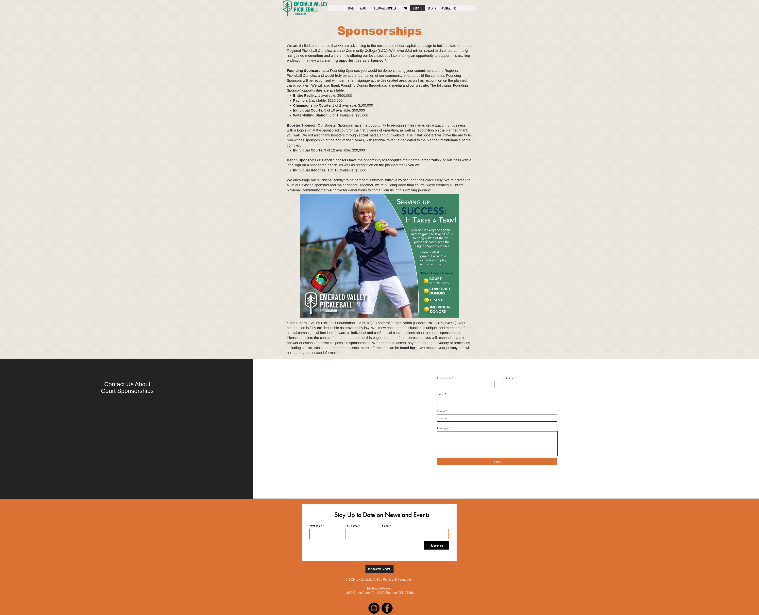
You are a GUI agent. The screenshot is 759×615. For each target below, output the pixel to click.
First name (316, 525)
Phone (441, 411)
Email (441, 394)
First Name (444, 378)
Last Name (507, 378)
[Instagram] (374, 608)
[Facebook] (387, 608)
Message (442, 428)
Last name (352, 525)
